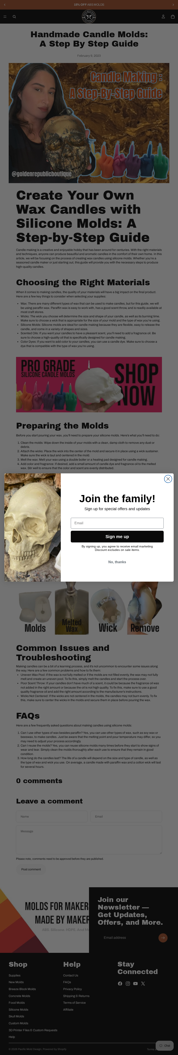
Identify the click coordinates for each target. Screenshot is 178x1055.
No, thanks (117, 562)
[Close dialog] (168, 479)
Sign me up (117, 536)
